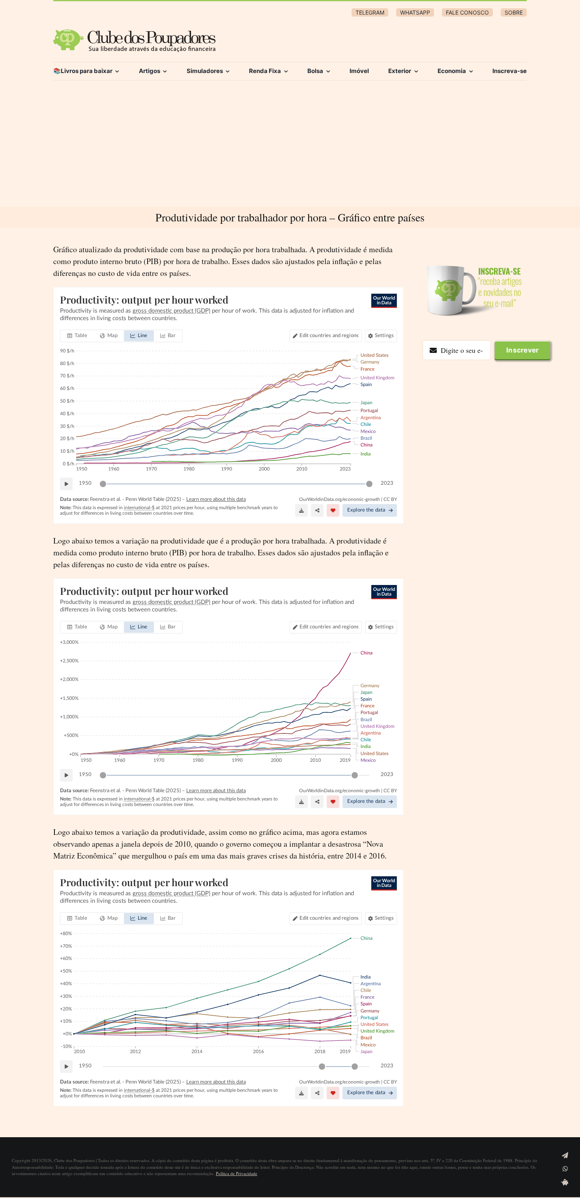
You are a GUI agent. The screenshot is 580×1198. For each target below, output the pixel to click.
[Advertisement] (290, 147)
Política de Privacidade (236, 1173)
